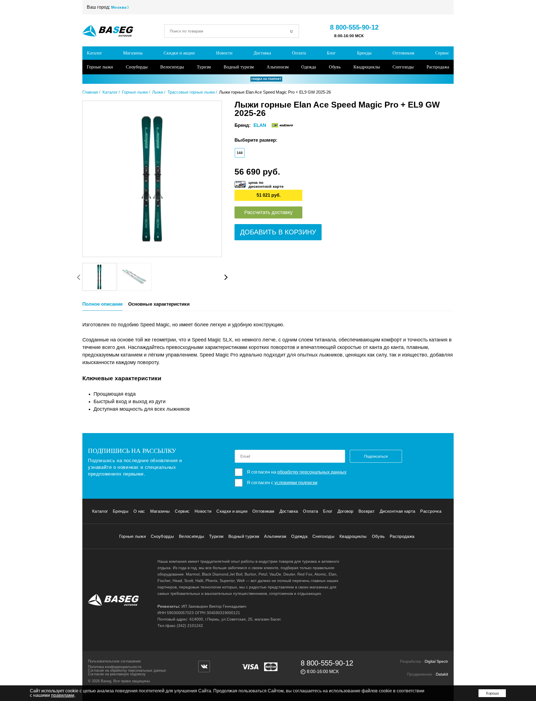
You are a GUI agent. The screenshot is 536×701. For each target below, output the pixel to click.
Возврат (366, 511)
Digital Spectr (436, 661)
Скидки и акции (179, 53)
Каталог (94, 53)
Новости (224, 53)
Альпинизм (278, 67)
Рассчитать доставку (268, 212)
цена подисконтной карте (266, 184)
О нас (139, 511)
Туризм (204, 67)
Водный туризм (239, 67)
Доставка (262, 53)
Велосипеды (172, 67)
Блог (331, 53)
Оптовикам (403, 53)
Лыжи (157, 92)
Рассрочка (430, 511)
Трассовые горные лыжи (191, 92)
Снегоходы (403, 67)
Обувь (335, 67)
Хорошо (492, 693)
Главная (90, 92)
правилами (62, 695)
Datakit (442, 674)
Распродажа (438, 67)
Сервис (442, 53)
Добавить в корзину (278, 232)
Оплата (299, 53)
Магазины (133, 53)
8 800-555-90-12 (354, 27)
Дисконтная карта (397, 511)
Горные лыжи (100, 67)
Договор (345, 511)
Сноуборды (137, 67)
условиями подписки (295, 482)
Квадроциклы (366, 67)
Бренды (364, 53)
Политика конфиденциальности (114, 667)
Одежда (308, 67)
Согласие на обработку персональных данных (127, 670)
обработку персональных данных (311, 472)
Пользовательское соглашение (114, 661)
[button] (226, 277)
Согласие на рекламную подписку (117, 674)
